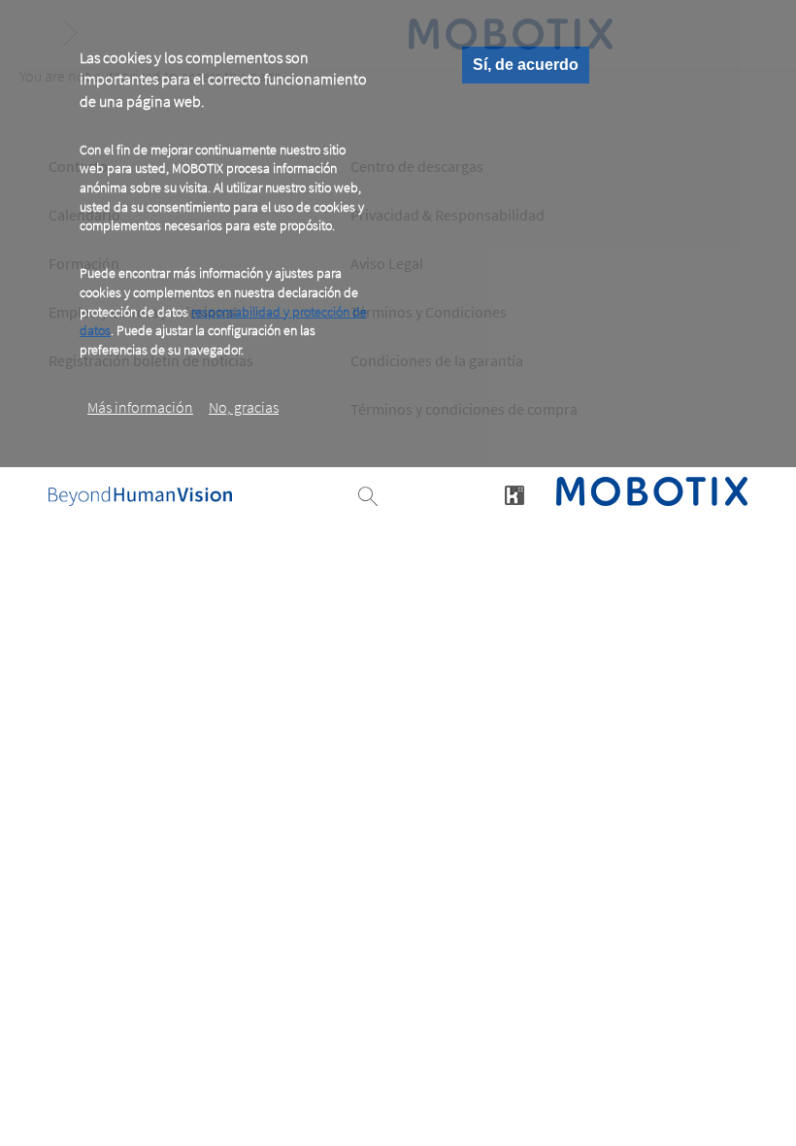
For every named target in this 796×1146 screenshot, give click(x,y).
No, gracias (244, 407)
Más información (140, 407)
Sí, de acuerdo (526, 64)
